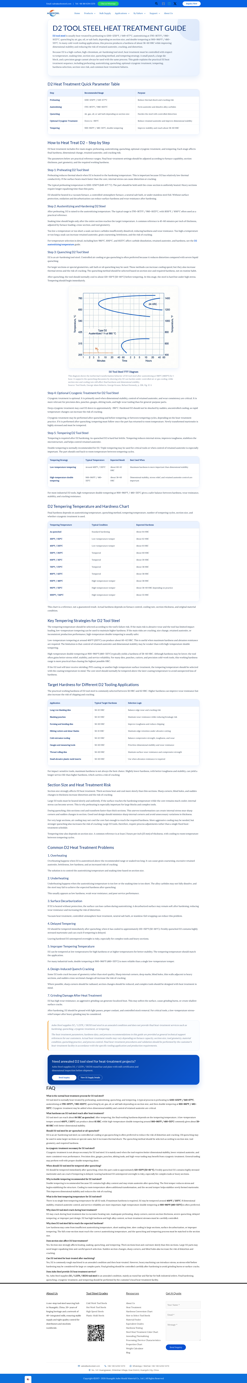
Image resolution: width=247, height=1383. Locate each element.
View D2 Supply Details (90, 1077)
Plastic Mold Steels (95, 1315)
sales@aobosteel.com (61, 3)
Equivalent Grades (135, 1323)
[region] (33, 1364)
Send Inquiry (64, 1077)
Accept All (50, 1372)
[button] (108, 4)
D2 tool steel (59, 35)
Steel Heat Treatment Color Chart (142, 1332)
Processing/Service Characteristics (143, 1340)
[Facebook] (163, 4)
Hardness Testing (134, 1328)
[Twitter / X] (175, 4)
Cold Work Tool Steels (96, 1303)
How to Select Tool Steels (138, 1315)
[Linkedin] (169, 4)
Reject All (34, 1372)
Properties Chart (134, 1344)
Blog (128, 1352)
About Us (130, 1303)
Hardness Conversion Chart (139, 1311)
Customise (16, 1372)
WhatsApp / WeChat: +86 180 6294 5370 (151, 1366)
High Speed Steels (95, 1311)
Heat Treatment (133, 1307)
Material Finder (133, 1319)
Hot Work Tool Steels (96, 1307)
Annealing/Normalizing (137, 1336)
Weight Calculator (134, 1348)
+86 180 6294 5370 (116, 1366)
